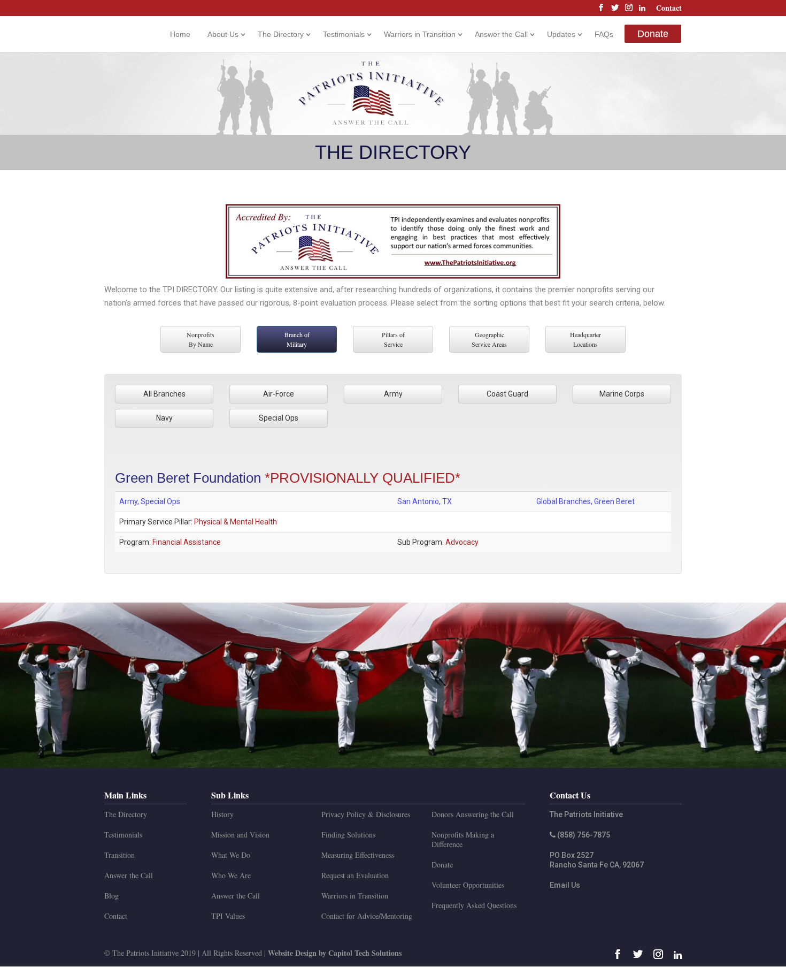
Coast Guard (507, 394)
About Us (222, 34)
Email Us (565, 885)
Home (180, 34)
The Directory (281, 34)
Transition (119, 855)
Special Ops (278, 418)
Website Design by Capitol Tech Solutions (335, 952)
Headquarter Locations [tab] (585, 339)
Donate (652, 33)
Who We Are (231, 875)
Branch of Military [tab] (297, 339)
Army (393, 394)
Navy (164, 418)
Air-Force (278, 394)
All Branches (164, 394)
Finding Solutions (348, 834)
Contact (669, 8)
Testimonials (344, 34)
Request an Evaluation (355, 875)
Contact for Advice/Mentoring (366, 916)
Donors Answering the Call (472, 814)
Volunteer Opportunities (467, 885)
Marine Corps (621, 394)
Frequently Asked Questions (474, 905)
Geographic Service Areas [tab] (489, 339)
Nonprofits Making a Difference (462, 839)
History (222, 814)
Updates (561, 34)
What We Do (230, 855)
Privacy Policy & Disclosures (365, 814)
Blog (111, 895)
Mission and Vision (240, 834)
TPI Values (228, 916)
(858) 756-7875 (583, 835)
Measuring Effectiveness (357, 855)
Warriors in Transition (420, 34)
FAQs (604, 34)
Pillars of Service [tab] (393, 339)
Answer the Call (501, 34)
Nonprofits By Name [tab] (200, 339)
